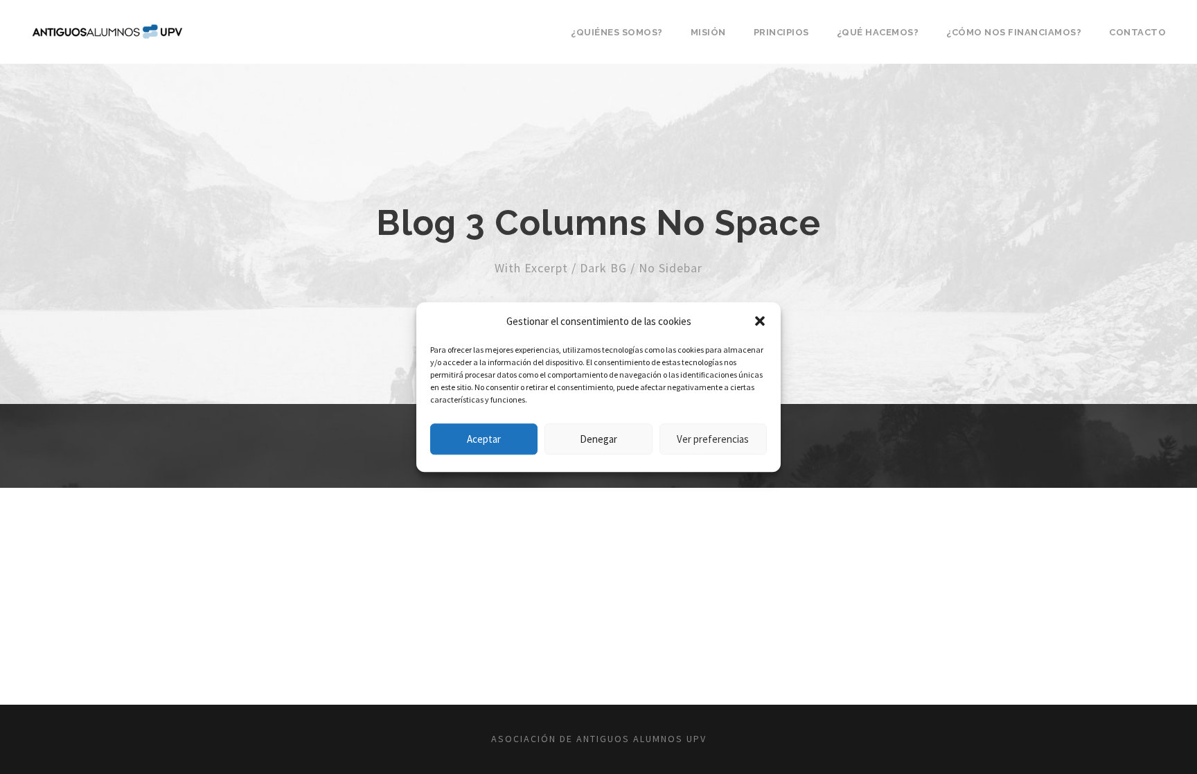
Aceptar (484, 439)
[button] (760, 321)
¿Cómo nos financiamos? (1013, 32)
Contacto (1137, 32)
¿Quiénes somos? (617, 32)
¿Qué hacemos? (878, 32)
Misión (708, 32)
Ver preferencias (713, 439)
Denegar (598, 439)
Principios (781, 32)
